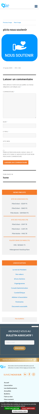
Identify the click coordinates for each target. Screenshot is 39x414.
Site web (6, 141)
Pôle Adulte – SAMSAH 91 (19, 213)
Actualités (7, 391)
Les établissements (10, 388)
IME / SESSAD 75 (19, 245)
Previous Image (7, 22)
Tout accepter (12, 408)
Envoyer (19, 348)
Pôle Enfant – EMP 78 (19, 224)
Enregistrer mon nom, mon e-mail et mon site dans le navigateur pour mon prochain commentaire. (18, 154)
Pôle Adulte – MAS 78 (19, 233)
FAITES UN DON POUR (17, 360)
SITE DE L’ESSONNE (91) (19, 199)
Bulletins (7, 394)
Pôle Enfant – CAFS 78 (19, 229)
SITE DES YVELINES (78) (19, 220)
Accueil (6, 382)
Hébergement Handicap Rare (20, 249)
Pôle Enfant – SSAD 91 (19, 208)
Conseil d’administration (19, 288)
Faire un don (8, 396)
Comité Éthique (19, 293)
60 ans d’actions (19, 279)
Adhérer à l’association (19, 297)
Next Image (17, 22)
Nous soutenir (9, 399)
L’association (8, 385)
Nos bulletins (19, 318)
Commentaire (9, 92)
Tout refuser (28, 408)
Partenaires (20, 302)
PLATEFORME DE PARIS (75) (19, 240)
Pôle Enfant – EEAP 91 (19, 204)
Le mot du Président (19, 270)
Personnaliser (20, 411)
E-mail (6, 131)
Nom (5, 122)
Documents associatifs (19, 306)
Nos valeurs (20, 274)
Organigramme (19, 283)
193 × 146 (17, 68)
